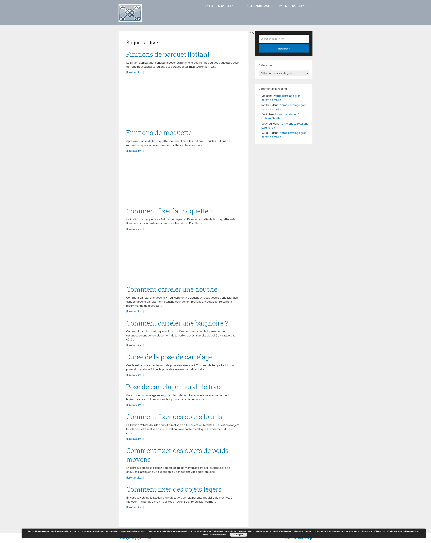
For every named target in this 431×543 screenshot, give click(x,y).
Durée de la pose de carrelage (169, 357)
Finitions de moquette (159, 132)
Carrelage (124, 538)
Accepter (238, 534)
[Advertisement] (183, 103)
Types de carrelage (293, 6)
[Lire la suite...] (135, 72)
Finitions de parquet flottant (168, 54)
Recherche (284, 48)
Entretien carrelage (221, 6)
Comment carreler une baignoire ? (177, 323)
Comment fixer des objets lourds (174, 416)
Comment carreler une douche (171, 289)
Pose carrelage (258, 6)
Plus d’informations (217, 534)
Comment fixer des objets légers (173, 489)
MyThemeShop (303, 538)
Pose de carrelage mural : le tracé (175, 386)
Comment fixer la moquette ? (169, 211)
